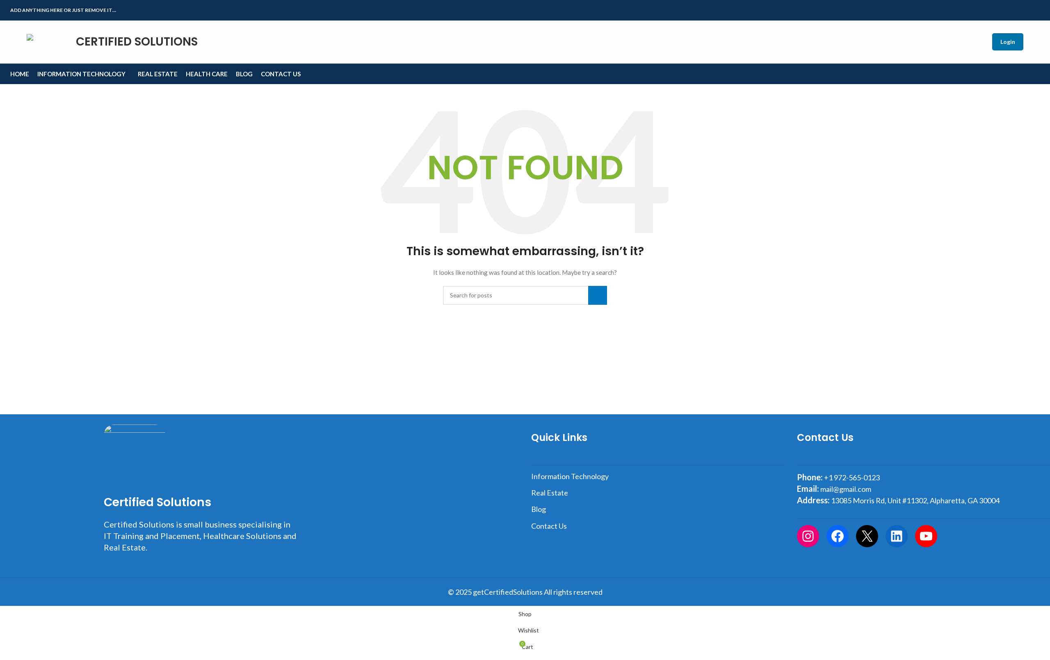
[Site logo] (39, 41)
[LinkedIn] (897, 536)
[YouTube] (926, 536)
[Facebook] (837, 536)
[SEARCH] (597, 295)
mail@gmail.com (845, 488)
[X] (867, 536)
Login (1007, 41)
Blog (538, 509)
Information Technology (570, 476)
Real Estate (549, 492)
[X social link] (1006, 10)
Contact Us (549, 525)
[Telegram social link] (1035, 10)
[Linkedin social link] (1025, 10)
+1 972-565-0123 (852, 477)
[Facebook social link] (997, 10)
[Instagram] (808, 536)
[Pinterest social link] (1016, 10)
